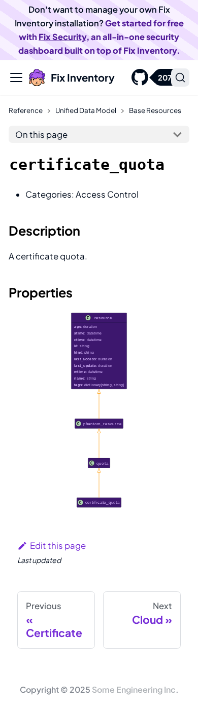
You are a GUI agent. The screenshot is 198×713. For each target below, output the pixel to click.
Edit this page (58, 545)
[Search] (180, 77)
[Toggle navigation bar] (16, 77)
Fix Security (62, 36)
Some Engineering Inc (134, 689)
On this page (41, 134)
